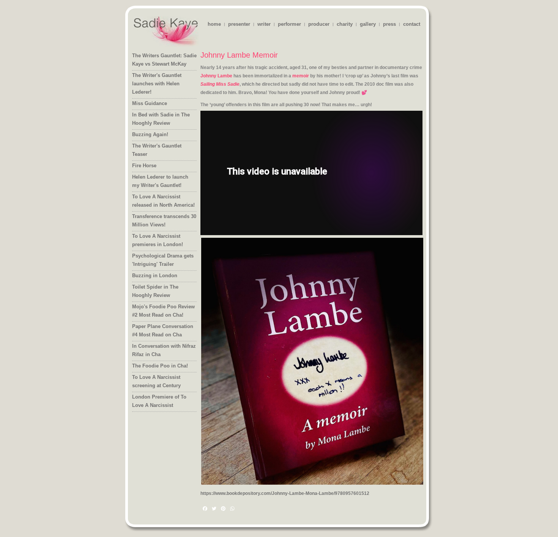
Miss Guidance (149, 103)
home (214, 24)
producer (318, 24)
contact (411, 24)
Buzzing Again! (150, 134)
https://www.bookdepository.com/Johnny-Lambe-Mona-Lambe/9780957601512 (284, 493)
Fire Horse (144, 165)
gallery (368, 24)
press (389, 24)
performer (289, 24)
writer (264, 24)
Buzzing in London (154, 275)
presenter (239, 24)
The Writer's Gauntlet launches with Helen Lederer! (156, 83)
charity (345, 24)
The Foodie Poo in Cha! (160, 366)
